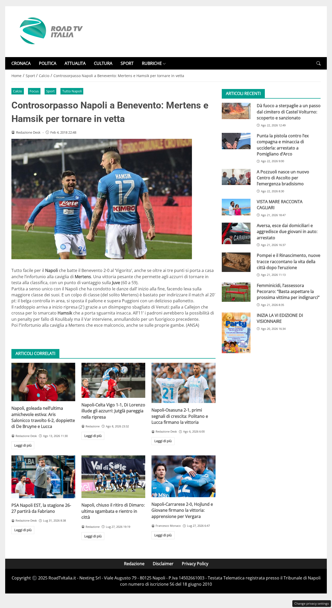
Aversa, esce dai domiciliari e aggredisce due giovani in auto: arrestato (287, 232)
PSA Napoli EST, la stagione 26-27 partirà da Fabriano (41, 508)
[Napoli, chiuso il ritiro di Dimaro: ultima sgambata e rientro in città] (113, 476)
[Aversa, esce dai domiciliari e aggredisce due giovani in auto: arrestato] (236, 233)
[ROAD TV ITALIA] (50, 31)
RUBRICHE (152, 63)
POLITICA (47, 63)
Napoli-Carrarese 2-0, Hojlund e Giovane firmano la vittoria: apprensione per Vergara (182, 510)
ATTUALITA (75, 63)
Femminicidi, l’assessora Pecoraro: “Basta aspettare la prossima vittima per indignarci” (288, 291)
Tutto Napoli (72, 91)
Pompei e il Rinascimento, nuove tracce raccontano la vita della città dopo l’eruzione (288, 261)
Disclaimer (163, 563)
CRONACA (21, 63)
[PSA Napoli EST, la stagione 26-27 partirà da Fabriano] (43, 476)
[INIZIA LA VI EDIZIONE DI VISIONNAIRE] (236, 332)
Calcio (17, 91)
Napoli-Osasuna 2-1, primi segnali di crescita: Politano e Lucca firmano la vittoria (179, 416)
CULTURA (103, 63)
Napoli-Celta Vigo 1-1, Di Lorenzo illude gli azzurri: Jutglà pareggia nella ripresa (113, 411)
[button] (318, 63)
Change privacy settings (311, 603)
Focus (34, 91)
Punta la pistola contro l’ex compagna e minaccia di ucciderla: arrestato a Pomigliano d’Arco (283, 145)
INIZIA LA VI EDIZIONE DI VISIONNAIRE (280, 318)
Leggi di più (23, 445)
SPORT (127, 63)
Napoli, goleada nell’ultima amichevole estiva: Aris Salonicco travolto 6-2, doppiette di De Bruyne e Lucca (43, 417)
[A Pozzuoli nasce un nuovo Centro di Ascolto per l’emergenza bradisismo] (236, 177)
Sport (50, 91)
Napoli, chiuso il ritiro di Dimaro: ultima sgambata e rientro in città (113, 511)
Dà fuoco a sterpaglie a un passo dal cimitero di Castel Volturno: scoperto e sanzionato (289, 112)
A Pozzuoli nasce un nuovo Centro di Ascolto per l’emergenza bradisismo (283, 178)
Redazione (134, 563)
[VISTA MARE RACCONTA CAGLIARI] (236, 207)
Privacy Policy (195, 563)
